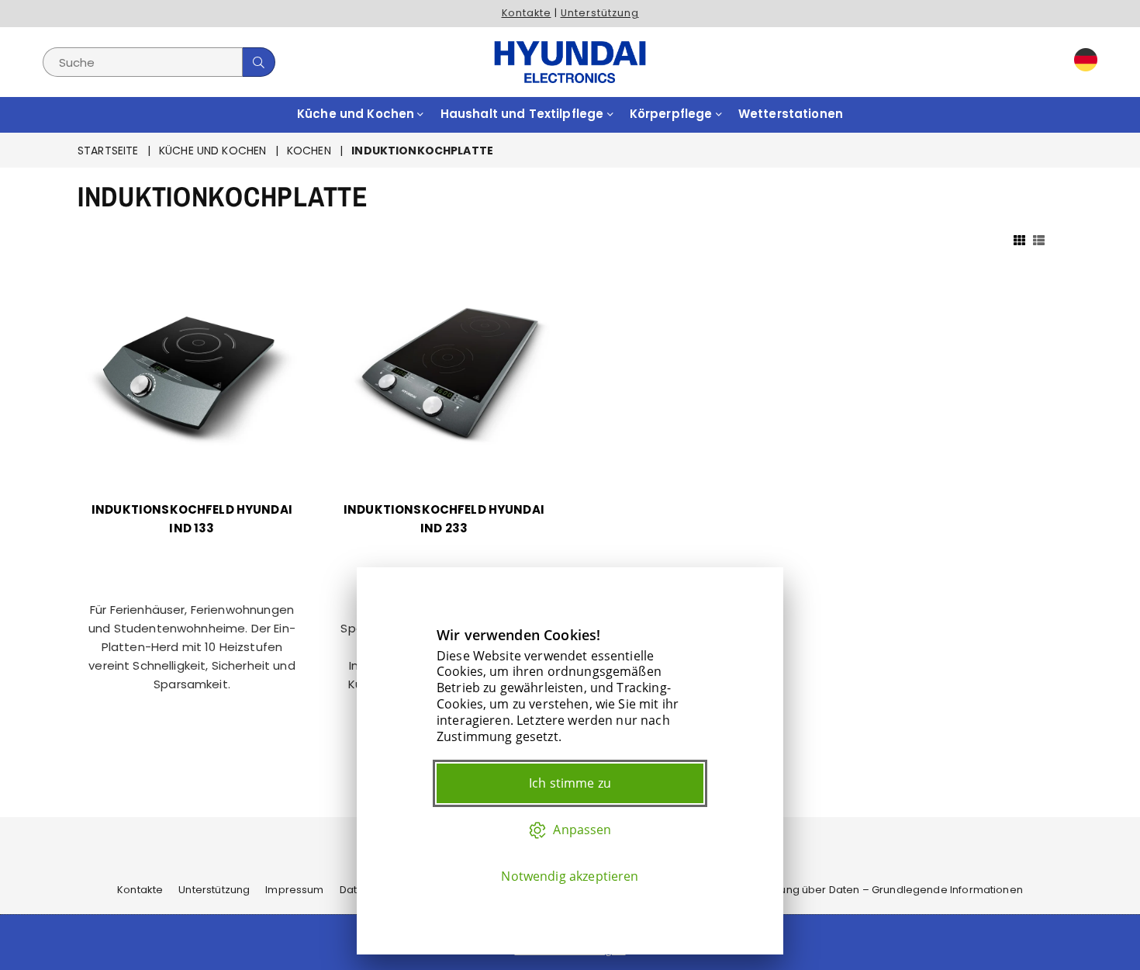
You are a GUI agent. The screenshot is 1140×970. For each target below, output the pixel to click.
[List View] (1039, 239)
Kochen (309, 150)
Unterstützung (600, 12)
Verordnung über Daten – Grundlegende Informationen (880, 889)
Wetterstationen (790, 114)
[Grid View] (1019, 239)
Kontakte (526, 12)
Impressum (294, 889)
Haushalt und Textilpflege (523, 114)
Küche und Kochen (357, 114)
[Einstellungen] (1082, 62)
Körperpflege (673, 114)
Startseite (108, 150)
